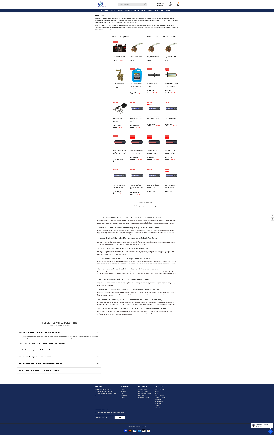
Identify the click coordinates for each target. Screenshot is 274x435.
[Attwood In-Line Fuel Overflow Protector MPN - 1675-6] (154, 75)
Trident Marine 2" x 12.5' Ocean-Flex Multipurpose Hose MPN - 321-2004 (153, 152)
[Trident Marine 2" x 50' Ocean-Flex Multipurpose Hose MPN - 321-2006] (120, 175)
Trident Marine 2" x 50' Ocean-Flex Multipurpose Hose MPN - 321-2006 (119, 186)
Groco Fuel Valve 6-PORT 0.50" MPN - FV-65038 (119, 84)
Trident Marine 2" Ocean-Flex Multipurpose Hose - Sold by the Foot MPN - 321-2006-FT (120, 153)
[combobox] (130, 4)
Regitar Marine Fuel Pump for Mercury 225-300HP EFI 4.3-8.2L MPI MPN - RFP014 (171, 85)
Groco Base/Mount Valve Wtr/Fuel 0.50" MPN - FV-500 (154, 57)
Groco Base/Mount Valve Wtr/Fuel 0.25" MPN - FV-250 (137, 57)
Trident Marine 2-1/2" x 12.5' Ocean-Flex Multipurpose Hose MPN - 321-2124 (136, 152)
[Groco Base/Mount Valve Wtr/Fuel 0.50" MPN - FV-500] (154, 48)
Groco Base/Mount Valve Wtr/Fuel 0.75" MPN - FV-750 (171, 57)
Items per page (150, 36)
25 (151, 206)
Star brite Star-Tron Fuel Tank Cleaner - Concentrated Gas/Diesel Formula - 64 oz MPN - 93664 (137, 86)
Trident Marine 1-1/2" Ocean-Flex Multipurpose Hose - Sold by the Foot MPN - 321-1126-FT (136, 186)
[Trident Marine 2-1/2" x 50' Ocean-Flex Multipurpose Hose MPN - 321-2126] (154, 108)
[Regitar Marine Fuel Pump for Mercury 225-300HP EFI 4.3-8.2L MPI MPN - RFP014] (171, 75)
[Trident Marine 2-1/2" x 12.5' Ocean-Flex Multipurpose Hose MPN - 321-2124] (137, 142)
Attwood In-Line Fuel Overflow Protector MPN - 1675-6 (153, 85)
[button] (118, 37)
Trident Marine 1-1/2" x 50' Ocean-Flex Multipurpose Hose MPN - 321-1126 (153, 186)
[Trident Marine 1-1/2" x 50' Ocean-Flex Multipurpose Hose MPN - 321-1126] (154, 175)
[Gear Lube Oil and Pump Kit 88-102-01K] (120, 48)
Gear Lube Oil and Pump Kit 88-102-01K (119, 57)
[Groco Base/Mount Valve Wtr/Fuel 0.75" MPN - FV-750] (171, 48)
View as (114, 36)
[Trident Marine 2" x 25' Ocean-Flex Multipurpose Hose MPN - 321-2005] (171, 142)
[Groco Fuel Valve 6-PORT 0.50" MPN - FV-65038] (120, 75)
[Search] (132, 4)
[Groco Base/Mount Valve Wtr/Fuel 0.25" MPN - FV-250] (137, 48)
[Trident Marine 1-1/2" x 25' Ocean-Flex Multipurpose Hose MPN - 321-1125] (171, 175)
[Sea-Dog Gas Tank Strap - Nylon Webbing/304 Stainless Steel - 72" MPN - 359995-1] (120, 108)
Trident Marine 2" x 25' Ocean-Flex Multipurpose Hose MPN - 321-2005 (170, 152)
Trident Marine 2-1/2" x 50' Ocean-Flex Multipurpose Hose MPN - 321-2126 (153, 118)
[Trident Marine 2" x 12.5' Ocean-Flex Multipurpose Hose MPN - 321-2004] (154, 142)
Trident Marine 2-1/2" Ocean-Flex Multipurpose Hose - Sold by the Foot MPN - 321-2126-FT (137, 119)
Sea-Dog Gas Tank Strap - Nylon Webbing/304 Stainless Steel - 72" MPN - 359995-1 (119, 119)
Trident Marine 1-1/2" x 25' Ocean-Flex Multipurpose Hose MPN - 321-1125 (171, 186)
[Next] (155, 206)
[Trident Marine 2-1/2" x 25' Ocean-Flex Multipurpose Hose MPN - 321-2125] (171, 108)
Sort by (165, 36)
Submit (120, 417)
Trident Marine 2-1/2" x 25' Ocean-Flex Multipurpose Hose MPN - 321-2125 (171, 118)
